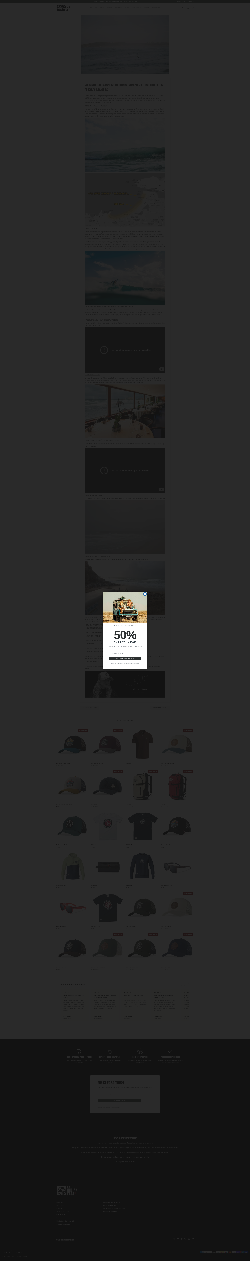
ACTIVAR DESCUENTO (125, 658)
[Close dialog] (145, 594)
